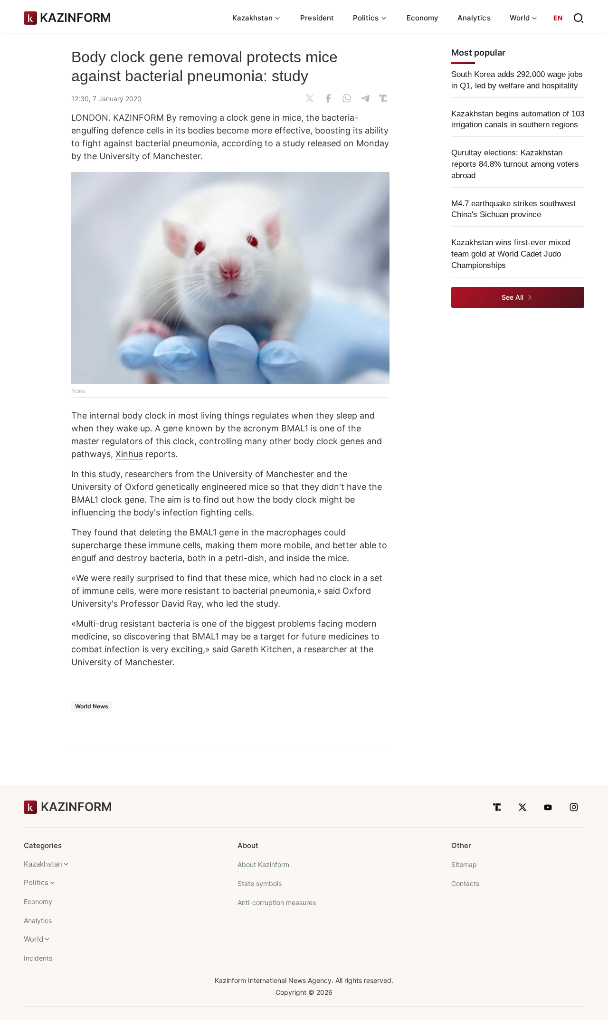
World (33, 939)
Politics (36, 882)
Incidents (38, 958)
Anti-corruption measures (277, 902)
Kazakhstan (43, 863)
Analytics (474, 17)
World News (91, 706)
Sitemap (464, 864)
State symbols (260, 883)
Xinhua (129, 454)
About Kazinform (263, 864)
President (317, 17)
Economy (423, 17)
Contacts (465, 883)
